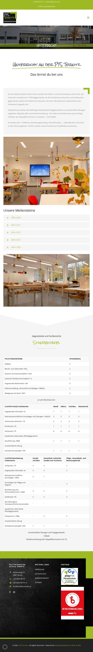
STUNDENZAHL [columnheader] (75, 359)
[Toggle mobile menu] (88, 17)
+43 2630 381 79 (38, 2)
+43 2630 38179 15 (20, 583)
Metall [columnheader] (55, 406)
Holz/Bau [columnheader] (72, 406)
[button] (46, 218)
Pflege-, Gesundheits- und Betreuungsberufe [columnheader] (76, 459)
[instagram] (14, 592)
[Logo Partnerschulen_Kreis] (69, 569)
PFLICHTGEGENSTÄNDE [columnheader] (13, 359)
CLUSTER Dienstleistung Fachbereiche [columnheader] (14, 459)
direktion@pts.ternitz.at (52, 2)
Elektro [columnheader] (63, 406)
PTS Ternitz (23, 645)
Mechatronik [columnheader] (83, 406)
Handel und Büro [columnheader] (36, 459)
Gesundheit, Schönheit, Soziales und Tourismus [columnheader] (53, 459)
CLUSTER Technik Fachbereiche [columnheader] (16, 406)
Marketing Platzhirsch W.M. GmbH (68, 645)
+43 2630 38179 (19, 579)
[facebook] (10, 592)
